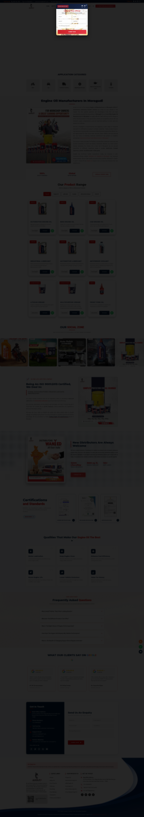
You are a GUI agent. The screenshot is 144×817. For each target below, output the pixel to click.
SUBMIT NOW (72, 32)
